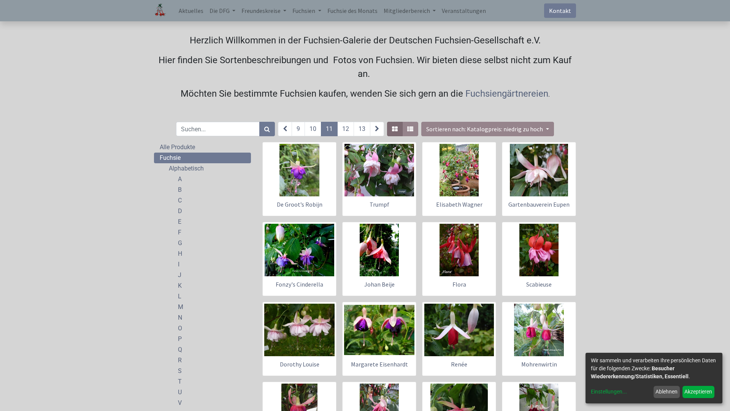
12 (345, 128)
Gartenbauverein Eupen (539, 204)
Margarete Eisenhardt (379, 364)
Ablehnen (666, 392)
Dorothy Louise (299, 364)
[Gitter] (395, 129)
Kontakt (560, 10)
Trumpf (379, 204)
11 (329, 128)
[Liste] (410, 129)
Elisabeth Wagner (459, 204)
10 (312, 128)
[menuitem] (191, 10)
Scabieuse (539, 284)
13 (362, 128)
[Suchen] (267, 129)
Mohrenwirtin (539, 364)
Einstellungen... (609, 392)
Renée (459, 364)
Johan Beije (379, 284)
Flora (459, 284)
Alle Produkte (177, 147)
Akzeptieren (698, 392)
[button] (487, 129)
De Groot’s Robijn (299, 204)
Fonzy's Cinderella (299, 284)
